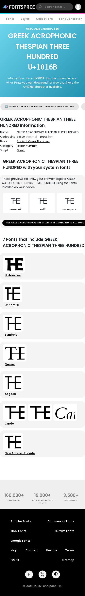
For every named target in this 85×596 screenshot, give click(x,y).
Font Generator (70, 19)
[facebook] (29, 574)
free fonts (14, 500)
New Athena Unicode (20, 453)
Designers (70, 500)
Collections (44, 19)
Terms (69, 550)
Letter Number (27, 146)
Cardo (9, 424)
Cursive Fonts (64, 531)
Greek (21, 150)
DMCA (15, 560)
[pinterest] (56, 574)
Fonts (10, 19)
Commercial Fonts (60, 521)
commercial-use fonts (42, 502)
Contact (32, 550)
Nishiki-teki (13, 275)
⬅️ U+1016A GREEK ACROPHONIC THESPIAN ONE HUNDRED (39, 106)
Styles (25, 19)
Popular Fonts (21, 521)
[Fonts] (19, 7)
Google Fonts (20, 541)
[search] (54, 6)
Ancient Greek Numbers (33, 141)
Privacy (51, 550)
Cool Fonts (18, 531)
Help (14, 550)
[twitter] (42, 574)
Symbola (11, 335)
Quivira (10, 364)
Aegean (10, 394)
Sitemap (68, 560)
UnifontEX (12, 305)
